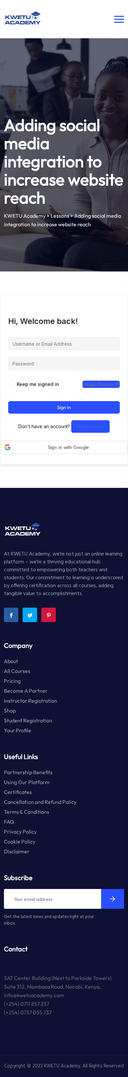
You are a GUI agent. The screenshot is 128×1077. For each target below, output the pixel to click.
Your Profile (17, 730)
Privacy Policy (20, 831)
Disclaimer (17, 851)
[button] (64, 447)
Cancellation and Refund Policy (40, 802)
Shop (10, 710)
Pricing (12, 681)
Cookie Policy (19, 841)
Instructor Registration (30, 700)
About (11, 661)
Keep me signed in (38, 384)
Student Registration (28, 720)
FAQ (9, 821)
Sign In (64, 407)
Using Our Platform (27, 782)
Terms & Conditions (26, 811)
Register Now (90, 426)
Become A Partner (26, 690)
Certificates (18, 792)
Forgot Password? (101, 384)
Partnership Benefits (28, 772)
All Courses (17, 671)
